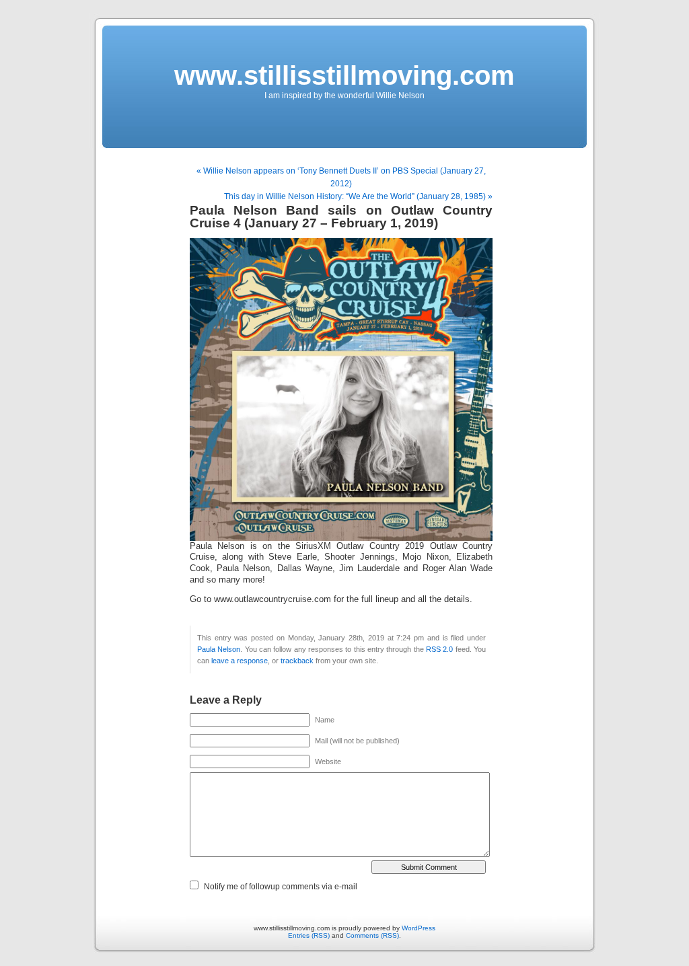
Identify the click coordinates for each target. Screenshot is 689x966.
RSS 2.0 (439, 649)
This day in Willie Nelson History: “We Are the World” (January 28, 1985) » (358, 196)
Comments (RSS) (372, 935)
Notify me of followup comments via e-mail (280, 886)
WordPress (418, 928)
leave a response (239, 661)
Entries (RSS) (309, 935)
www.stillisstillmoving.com (344, 75)
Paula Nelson (218, 649)
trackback (297, 661)
